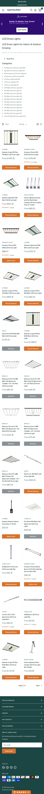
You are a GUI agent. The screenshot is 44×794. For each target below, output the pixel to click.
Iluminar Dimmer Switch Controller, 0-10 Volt (10, 523)
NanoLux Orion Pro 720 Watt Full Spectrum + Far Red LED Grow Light (10, 428)
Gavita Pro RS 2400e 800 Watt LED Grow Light (11, 335)
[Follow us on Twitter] (7, 767)
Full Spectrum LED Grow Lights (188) (14, 68)
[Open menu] (3, 10)
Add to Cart (11, 260)
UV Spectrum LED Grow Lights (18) (14, 76)
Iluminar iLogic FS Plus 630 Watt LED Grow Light (33, 292)
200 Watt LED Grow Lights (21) (13, 110)
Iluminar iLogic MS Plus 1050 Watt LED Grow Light (32, 336)
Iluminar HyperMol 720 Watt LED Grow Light (9, 199)
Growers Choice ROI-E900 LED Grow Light (9, 246)
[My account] (35, 10)
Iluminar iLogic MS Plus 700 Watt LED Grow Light (11, 153)
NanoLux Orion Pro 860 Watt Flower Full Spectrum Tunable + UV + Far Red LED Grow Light (10, 477)
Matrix (26, 471)
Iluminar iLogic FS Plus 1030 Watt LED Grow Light (10, 664)
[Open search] (31, 10)
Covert (4, 612)
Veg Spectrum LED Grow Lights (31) (14, 70)
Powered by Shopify (8, 790)
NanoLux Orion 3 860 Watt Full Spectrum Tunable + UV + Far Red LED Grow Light (32, 429)
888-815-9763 (22, 1)
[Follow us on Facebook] (3, 767)
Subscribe (9, 751)
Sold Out (11, 349)
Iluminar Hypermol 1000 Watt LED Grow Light (32, 246)
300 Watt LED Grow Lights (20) (13, 107)
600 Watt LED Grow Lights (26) (13, 99)
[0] (40, 10)
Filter (7, 124)
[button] (21, 792)
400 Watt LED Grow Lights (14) (13, 105)
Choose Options (11, 167)
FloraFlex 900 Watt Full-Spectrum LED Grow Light (32, 524)
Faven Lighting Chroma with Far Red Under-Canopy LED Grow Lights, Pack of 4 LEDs (33, 201)
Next (38, 685)
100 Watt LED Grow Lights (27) (12, 113)
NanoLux (5, 376)
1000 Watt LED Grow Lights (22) (13, 88)
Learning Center (22, 5)
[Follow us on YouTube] (15, 767)
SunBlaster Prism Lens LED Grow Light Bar (10, 568)
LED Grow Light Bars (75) (11, 82)
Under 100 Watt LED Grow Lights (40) (15, 116)
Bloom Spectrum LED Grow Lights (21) (15, 73)
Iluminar (5, 149)
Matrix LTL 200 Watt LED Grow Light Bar (32, 475)
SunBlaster (6, 564)
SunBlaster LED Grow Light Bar (31, 616)
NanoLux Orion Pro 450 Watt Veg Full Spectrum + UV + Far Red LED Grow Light (33, 382)
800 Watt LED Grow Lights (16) (13, 93)
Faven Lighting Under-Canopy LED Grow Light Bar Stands (32, 664)
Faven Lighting (28, 195)
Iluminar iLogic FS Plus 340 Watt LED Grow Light (11, 292)
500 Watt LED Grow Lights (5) (12, 102)
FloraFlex (27, 519)
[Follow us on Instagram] (11, 767)
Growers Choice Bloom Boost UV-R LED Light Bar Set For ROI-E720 (33, 569)
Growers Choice (29, 149)
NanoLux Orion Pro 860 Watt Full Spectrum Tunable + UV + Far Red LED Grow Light (10, 382)
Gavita (4, 331)
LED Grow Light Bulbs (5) (11, 85)
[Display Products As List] (41, 124)
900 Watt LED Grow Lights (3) (12, 90)
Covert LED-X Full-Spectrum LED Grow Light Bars (9, 617)
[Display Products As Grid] (38, 124)
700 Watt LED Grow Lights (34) (13, 96)
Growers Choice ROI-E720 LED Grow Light (31, 153)
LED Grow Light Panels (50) (12, 79)
